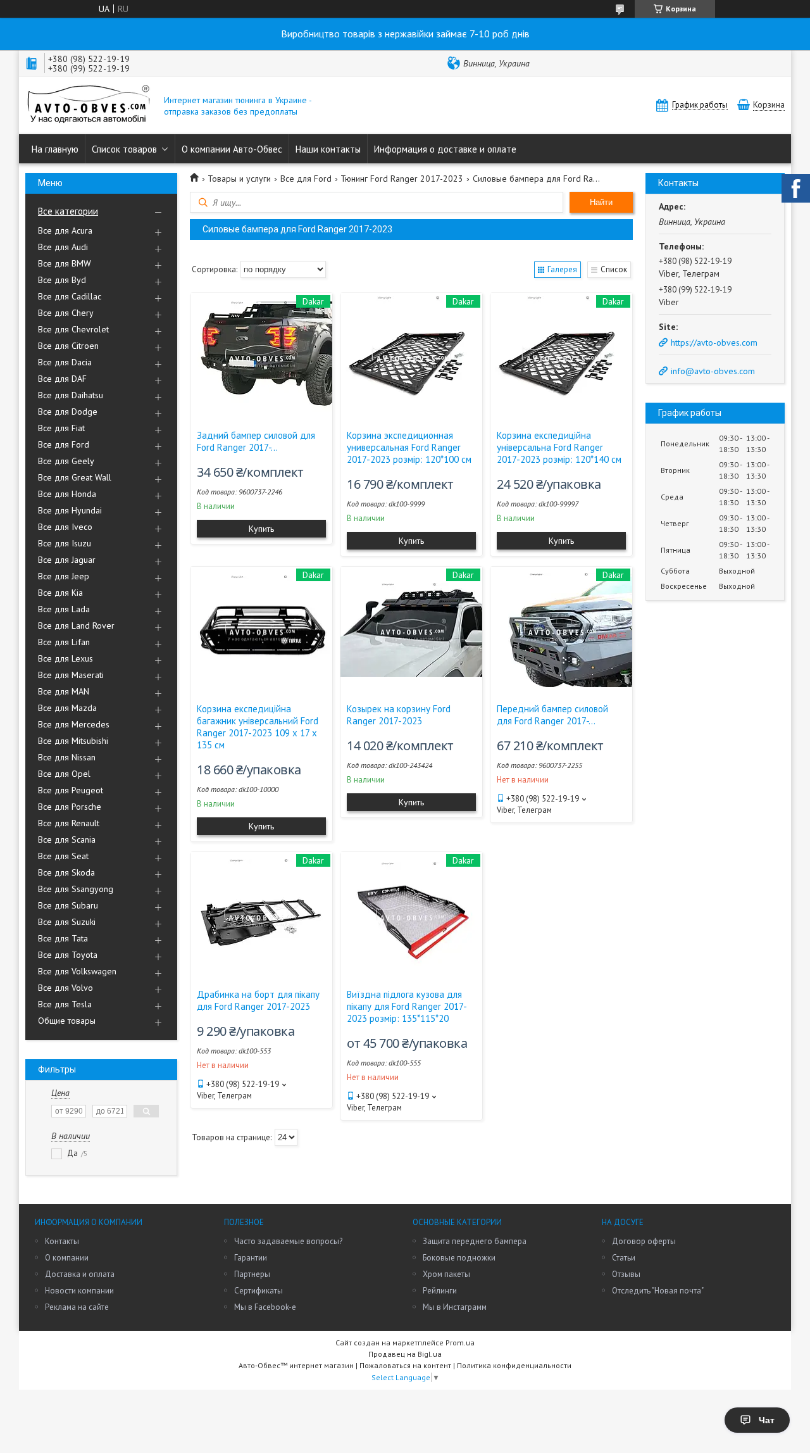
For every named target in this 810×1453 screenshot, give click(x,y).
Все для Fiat (61, 428)
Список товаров (124, 149)
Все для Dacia (65, 362)
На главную (55, 149)
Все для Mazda (67, 708)
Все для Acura (65, 230)
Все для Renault (68, 823)
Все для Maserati (71, 675)
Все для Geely (66, 461)
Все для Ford (63, 444)
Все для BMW (64, 263)
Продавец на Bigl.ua (405, 1354)
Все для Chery (66, 312)
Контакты (62, 1241)
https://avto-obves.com (714, 342)
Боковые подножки (459, 1257)
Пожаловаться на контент (405, 1365)
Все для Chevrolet (73, 329)
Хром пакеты (446, 1274)
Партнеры (252, 1274)
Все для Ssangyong (75, 889)
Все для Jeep (63, 576)
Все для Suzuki (67, 922)
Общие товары (67, 1020)
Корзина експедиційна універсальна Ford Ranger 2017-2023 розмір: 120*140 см (559, 447)
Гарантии (250, 1257)
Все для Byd (62, 280)
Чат (767, 1420)
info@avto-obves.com (713, 371)
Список (614, 269)
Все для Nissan (67, 757)
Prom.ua (460, 1342)
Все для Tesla (65, 1004)
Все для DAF (62, 378)
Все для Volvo (65, 987)
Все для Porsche (69, 806)
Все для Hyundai (70, 510)
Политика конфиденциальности (514, 1365)
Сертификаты (258, 1290)
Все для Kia (60, 592)
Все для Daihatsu (70, 395)
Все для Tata (63, 938)
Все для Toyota (67, 954)
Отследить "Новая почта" (658, 1290)
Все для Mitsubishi (73, 740)
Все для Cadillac (69, 296)
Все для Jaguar (67, 559)
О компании (67, 1257)
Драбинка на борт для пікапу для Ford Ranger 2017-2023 (258, 1000)
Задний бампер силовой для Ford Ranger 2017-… (256, 441)
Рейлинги (440, 1290)
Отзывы (626, 1274)
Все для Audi (63, 247)
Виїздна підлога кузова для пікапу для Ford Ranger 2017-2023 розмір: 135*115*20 (407, 1006)
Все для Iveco (65, 526)
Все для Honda (67, 494)
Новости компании (79, 1290)
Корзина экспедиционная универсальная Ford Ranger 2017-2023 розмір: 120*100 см (409, 447)
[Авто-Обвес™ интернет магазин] (88, 105)
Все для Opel (64, 773)
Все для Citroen (68, 345)
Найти (601, 202)
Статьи (623, 1257)
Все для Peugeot (70, 790)
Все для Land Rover (76, 625)
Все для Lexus (65, 658)
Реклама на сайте (77, 1307)
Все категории (68, 211)
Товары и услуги (239, 178)
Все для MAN (63, 691)
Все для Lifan (64, 642)
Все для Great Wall (74, 477)
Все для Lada (64, 609)
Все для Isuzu (64, 543)
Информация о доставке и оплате (445, 149)
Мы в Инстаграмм (455, 1307)
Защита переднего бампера (474, 1241)
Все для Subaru (68, 905)
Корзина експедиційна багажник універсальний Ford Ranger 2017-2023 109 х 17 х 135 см (257, 727)
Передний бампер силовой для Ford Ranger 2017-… (552, 715)
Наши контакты (328, 149)
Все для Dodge (67, 411)
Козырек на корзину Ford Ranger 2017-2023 (399, 715)
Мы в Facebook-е (265, 1307)
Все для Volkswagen (77, 971)
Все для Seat (63, 856)
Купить (261, 528)
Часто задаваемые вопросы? (288, 1241)
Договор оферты (644, 1241)
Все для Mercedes (73, 724)
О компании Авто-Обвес (232, 149)
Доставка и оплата (80, 1274)
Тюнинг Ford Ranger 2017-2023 (401, 178)
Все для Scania (67, 839)
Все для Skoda (66, 872)
